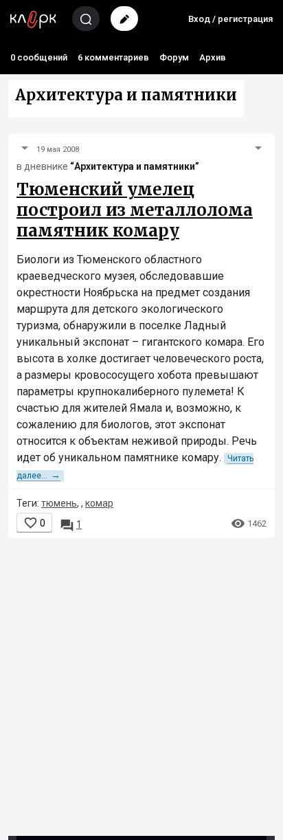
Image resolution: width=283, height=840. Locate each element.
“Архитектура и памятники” (134, 166)
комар (99, 503)
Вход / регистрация (230, 19)
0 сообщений (38, 57)
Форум (174, 57)
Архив (212, 57)
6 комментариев (113, 57)
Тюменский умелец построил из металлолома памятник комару (134, 210)
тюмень (59, 503)
